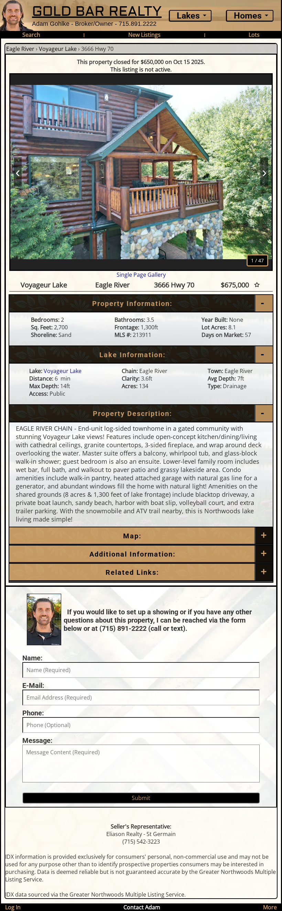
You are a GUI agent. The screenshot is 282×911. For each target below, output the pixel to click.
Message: (37, 740)
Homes (248, 16)
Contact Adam (141, 907)
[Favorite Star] (257, 284)
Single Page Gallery (141, 274)
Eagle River (20, 49)
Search (31, 35)
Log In (13, 907)
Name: (32, 658)
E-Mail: (33, 685)
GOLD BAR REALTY (97, 11)
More (270, 907)
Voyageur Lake (58, 49)
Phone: (33, 713)
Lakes (188, 16)
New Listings (144, 35)
